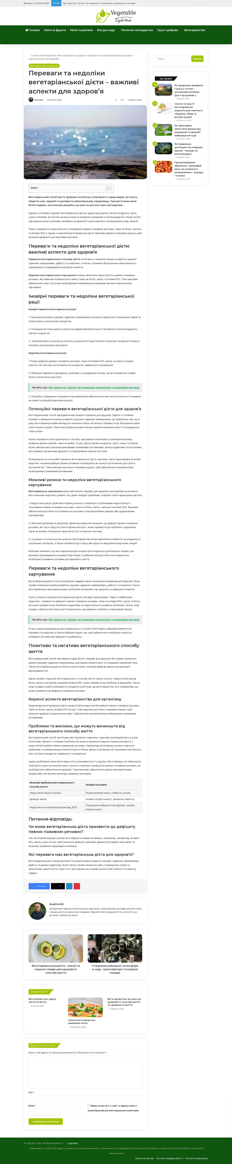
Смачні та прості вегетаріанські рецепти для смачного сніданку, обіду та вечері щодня (189, 110)
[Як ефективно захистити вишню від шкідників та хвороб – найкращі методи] (163, 130)
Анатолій (38, 100)
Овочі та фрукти (55, 30)
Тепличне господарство (137, 30)
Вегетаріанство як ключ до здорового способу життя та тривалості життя (124, 1002)
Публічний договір (144, 1158)
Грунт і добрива (167, 30)
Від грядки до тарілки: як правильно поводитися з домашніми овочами (99, 3)
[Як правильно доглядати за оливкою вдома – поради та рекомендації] (163, 148)
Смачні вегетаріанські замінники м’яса (81, 1022)
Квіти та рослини (81, 30)
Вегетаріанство (194, 30)
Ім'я (31, 1092)
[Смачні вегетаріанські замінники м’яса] (85, 1007)
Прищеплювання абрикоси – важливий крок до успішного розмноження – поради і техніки (189, 169)
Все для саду (106, 30)
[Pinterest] (77, 886)
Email (32, 1105)
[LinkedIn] (69, 886)
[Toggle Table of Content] (106, 188)
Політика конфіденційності (169, 1158)
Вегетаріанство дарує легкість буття (42, 1000)
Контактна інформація (196, 1158)
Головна (34, 30)
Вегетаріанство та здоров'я (72, 55)
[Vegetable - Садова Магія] (116, 16)
